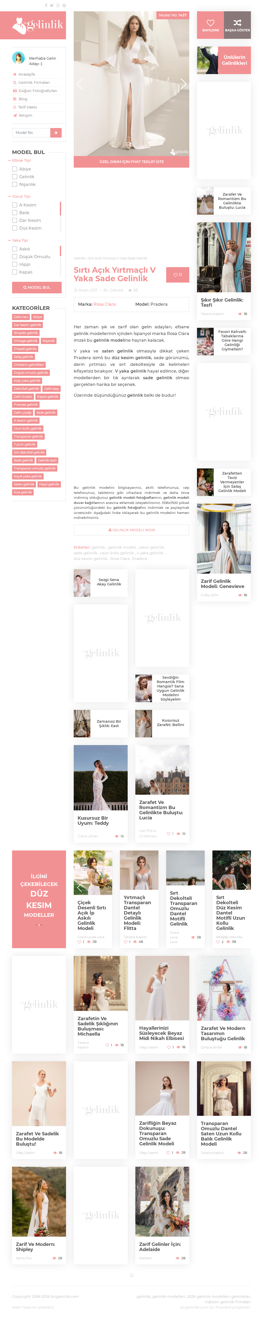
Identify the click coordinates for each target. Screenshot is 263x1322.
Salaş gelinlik (23, 357)
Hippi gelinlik (49, 484)
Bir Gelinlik (113, 290)
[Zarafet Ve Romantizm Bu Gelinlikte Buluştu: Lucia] (162, 794)
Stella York (224, 937)
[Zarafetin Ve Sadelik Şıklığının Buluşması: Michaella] (101, 1005)
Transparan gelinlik (28, 436)
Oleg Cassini (148, 1047)
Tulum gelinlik (24, 444)
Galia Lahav (88, 836)
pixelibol (46, 1307)
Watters (145, 1258)
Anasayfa (26, 74)
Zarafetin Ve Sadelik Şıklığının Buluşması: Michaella (98, 1026)
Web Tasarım (24, 1307)
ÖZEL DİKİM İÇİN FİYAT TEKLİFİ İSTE (131, 161)
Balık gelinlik (23, 460)
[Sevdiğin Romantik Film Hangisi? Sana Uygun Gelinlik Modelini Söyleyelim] (143, 688)
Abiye (37, 317)
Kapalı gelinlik (47, 397)
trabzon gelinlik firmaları (228, 1302)
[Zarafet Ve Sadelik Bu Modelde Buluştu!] (39, 1110)
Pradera (139, 558)
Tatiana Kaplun (212, 314)
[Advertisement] (131, 215)
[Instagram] (58, 5)
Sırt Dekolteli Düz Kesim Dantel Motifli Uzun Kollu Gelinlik (184, 913)
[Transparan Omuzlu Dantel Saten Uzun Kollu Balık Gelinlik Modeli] (224, 1110)
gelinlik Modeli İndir (133, 530)
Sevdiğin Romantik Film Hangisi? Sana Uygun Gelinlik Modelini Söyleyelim (170, 688)
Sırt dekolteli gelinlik (29, 452)
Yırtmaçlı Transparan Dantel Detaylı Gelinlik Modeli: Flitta (91, 913)
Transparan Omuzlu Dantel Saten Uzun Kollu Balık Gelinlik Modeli (221, 1134)
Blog (22, 99)
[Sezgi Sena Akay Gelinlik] (82, 583)
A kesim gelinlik (26, 420)
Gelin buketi (23, 397)
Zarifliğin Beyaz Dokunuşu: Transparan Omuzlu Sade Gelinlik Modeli (157, 1133)
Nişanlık (49, 341)
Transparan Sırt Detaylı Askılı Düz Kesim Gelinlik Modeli (229, 915)
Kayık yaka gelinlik (28, 476)
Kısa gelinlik (23, 492)
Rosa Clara (104, 304)
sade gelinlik (85, 553)
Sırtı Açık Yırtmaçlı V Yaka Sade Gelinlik (115, 274)
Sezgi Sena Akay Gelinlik (109, 581)
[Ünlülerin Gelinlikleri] (205, 60)
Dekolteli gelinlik (26, 389)
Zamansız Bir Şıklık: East (109, 723)
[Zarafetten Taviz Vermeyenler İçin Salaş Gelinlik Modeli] (205, 482)
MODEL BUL (38, 287)
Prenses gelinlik (26, 404)
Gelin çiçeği (22, 412)
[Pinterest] (64, 5)
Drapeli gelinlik (25, 349)
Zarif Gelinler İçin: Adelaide (160, 1247)
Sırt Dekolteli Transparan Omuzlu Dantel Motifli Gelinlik (137, 908)
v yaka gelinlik (150, 553)
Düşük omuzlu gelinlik (31, 373)
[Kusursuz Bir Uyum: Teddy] (101, 794)
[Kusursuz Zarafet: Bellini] (143, 724)
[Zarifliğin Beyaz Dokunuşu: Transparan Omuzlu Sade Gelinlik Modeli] (162, 1110)
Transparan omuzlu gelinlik (34, 468)
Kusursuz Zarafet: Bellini (170, 722)
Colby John (209, 595)
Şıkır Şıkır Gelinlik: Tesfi (222, 302)
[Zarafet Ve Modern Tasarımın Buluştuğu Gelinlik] (224, 1005)
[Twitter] (52, 5)
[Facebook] (46, 5)
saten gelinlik (151, 547)
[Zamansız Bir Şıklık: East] (82, 723)
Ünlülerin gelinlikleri (29, 365)
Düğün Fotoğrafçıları (37, 90)
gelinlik (98, 547)
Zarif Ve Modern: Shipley (35, 1247)
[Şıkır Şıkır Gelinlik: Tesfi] (224, 271)
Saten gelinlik (24, 484)
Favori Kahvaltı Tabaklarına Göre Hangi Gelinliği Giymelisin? (232, 340)
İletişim (25, 115)
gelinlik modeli (122, 547)
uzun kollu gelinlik (117, 553)
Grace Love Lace (128, 937)
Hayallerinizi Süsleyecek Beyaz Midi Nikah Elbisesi (161, 1033)
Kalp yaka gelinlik (27, 381)
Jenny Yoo (24, 1258)
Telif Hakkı (27, 107)
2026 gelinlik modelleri (208, 1296)
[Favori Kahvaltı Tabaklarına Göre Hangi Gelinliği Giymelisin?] (205, 341)
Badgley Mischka (183, 937)
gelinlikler (240, 1296)
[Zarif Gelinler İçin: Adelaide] (162, 1215)
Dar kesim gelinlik (27, 325)
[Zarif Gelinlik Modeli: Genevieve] (224, 552)
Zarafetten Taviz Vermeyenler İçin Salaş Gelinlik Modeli (232, 482)
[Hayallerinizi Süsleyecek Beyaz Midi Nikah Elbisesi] (162, 1005)
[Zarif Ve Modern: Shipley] (39, 1215)
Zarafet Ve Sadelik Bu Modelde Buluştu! (37, 1139)
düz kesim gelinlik (91, 558)
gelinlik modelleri (168, 1296)
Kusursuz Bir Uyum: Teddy (93, 820)
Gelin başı (51, 389)
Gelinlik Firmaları (33, 82)
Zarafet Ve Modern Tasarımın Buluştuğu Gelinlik (223, 1034)
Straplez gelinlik (26, 333)
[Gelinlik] (39, 25)
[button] (183, 83)
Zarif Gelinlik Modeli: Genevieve (222, 583)
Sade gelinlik (45, 412)
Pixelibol (223, 1307)
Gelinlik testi (47, 460)
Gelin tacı (21, 317)
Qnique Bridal (211, 1047)
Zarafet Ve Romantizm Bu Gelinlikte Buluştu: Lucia (161, 810)
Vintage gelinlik (25, 341)
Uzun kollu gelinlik (28, 428)
